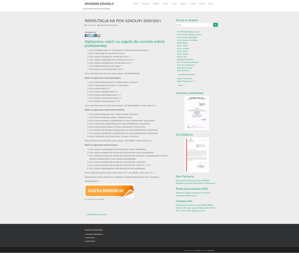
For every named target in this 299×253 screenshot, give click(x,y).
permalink (101, 199)
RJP (209, 208)
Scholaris (179, 208)
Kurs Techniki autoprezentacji (188, 62)
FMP (188, 210)
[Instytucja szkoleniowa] (197, 113)
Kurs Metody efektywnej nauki (188, 32)
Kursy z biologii (182, 54)
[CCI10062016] (197, 154)
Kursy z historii (182, 45)
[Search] (215, 25)
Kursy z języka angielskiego (187, 37)
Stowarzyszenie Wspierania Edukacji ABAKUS (193, 180)
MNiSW (210, 205)
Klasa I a (181, 85)
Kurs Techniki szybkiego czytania (189, 34)
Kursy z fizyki (182, 56)
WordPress (210, 250)
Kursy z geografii (183, 48)
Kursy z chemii (182, 51)
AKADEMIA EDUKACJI (99, 4)
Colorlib (197, 250)
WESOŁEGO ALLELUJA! (96, 214)
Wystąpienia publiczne (185, 59)
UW (184, 208)
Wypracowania (182, 43)
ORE (213, 208)
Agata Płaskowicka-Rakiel (108, 25)
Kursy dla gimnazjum (184, 68)
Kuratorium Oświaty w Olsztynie (191, 205)
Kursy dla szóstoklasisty (185, 65)
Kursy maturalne (183, 70)
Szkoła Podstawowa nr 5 (186, 81)
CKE (177, 205)
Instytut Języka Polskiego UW (197, 208)
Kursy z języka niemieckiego (187, 40)
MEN (205, 205)
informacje (90, 199)
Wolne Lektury (181, 210)
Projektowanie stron (198, 210)
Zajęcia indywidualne (184, 78)
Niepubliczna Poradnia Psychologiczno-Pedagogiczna (195, 183)
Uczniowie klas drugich (186, 74)
